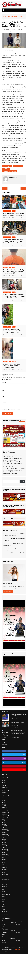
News (12, 31)
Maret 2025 (4, 805)
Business (4, 883)
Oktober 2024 (5, 814)
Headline (4, 891)
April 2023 (4, 844)
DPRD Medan (5, 886)
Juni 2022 (4, 861)
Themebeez (17, 949)
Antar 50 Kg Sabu (7, 166)
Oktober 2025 (5, 794)
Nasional (4, 899)
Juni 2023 (4, 840)
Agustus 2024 (5, 817)
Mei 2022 (4, 862)
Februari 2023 (5, 847)
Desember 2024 (5, 810)
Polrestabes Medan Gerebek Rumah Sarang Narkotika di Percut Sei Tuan (17, 724)
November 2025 (5, 792)
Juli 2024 (4, 819)
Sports (3, 908)
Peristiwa (4, 903)
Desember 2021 (5, 871)
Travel (3, 913)
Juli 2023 (4, 839)
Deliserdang (4, 884)
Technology (4, 911)
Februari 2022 (5, 867)
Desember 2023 (5, 830)
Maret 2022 (4, 866)
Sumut (15, 31)
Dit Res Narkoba (18, 166)
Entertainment (5, 888)
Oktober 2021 (5, 874)
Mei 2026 (4, 782)
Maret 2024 (4, 825)
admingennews (6, 29)
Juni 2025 (4, 800)
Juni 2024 (4, 820)
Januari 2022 (5, 869)
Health (3, 893)
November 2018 (5, 876)
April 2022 (4, 864)
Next (23, 188)
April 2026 (4, 784)
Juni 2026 (4, 780)
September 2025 (5, 795)
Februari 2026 (5, 787)
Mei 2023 (4, 842)
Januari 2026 (5, 789)
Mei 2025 (4, 802)
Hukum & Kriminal (6, 31)
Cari (4, 479)
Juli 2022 (4, 859)
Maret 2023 (4, 845)
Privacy (3, 951)
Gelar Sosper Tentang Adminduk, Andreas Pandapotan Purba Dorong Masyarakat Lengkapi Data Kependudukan (12, 472)
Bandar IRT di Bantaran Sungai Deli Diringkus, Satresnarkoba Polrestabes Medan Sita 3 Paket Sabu (14, 296)
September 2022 (5, 856)
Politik (3, 904)
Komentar (4, 382)
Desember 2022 (5, 850)
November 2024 (5, 812)
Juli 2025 (4, 799)
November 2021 (5, 872)
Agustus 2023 (5, 837)
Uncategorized (5, 914)
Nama (3, 390)
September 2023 (5, 835)
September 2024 (5, 815)
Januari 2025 (5, 809)
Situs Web (4, 402)
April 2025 (4, 804)
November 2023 (5, 832)
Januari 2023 (5, 849)
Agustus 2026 (5, 777)
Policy (7, 951)
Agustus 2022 (5, 857)
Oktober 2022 (5, 854)
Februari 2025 (5, 807)
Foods (3, 889)
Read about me (7, 591)
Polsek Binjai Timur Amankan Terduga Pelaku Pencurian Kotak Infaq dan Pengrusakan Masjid (14, 271)
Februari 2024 (5, 827)
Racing (3, 906)
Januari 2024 (5, 829)
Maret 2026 (4, 785)
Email (3, 396)
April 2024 (4, 824)
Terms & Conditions (15, 951)
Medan (13, 210)
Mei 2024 (4, 822)
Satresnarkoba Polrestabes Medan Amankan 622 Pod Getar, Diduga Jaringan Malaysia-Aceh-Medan (13, 241)
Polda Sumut (6, 168)
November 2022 (5, 852)
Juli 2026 (4, 779)
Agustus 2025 (5, 797)
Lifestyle (3, 896)
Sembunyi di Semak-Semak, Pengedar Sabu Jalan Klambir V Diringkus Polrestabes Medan (12, 331)
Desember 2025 (5, 790)
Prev (5, 188)
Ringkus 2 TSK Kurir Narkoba (10, 171)
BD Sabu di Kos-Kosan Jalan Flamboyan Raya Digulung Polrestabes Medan (11, 365)
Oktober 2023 (5, 834)
